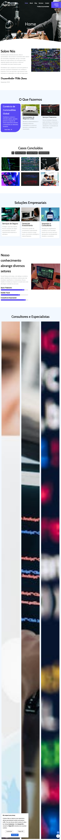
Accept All (14, 835)
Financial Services (44, 153)
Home (28, 28)
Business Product (20, 153)
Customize (9, 831)
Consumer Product (32, 153)
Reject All (20, 831)
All (13, 153)
